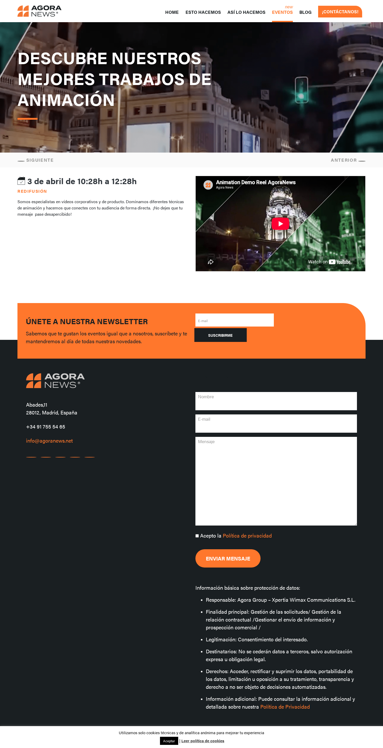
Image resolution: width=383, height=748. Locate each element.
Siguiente (39, 160)
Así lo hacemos (246, 12)
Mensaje (206, 441)
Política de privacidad (247, 535)
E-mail (203, 320)
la (236, 535)
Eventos (282, 12)
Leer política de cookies (202, 740)
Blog (305, 12)
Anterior (344, 160)
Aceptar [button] (169, 740)
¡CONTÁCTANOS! (340, 11)
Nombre (206, 396)
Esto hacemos (203, 12)
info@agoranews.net (49, 440)
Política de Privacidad (285, 706)
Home (172, 12)
